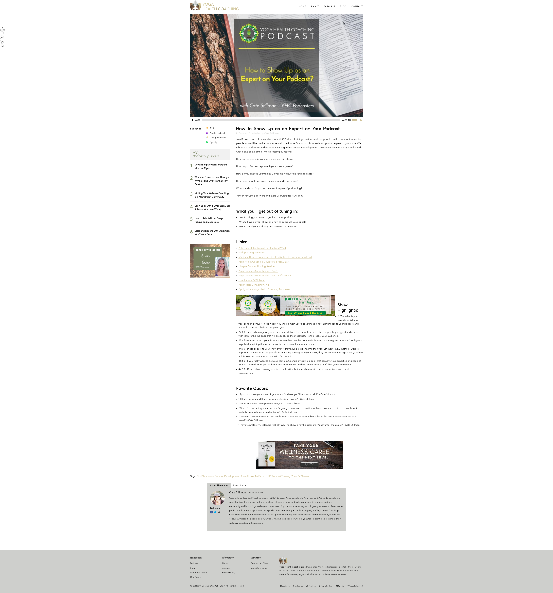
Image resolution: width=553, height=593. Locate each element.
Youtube (312, 586)
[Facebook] (211, 512)
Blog (192, 568)
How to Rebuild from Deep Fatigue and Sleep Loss (209, 220)
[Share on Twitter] (2, 37)
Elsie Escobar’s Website (251, 280)
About (225, 564)
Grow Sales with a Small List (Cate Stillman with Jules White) (212, 208)
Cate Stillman (271, 133)
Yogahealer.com (260, 498)
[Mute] (349, 120)
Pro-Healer (254, 133)
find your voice (205, 476)
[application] (275, 120)
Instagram (298, 586)
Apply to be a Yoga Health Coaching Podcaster (264, 289)
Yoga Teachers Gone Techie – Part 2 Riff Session (264, 275)
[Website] (219, 512)
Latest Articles (240, 486)
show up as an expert (253, 476)
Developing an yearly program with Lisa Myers (211, 167)
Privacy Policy (228, 573)
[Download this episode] (361, 120)
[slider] (356, 119)
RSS (212, 128)
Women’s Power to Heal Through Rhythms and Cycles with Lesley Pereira (212, 181)
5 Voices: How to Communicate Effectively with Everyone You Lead (275, 257)
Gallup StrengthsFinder (251, 252)
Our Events (195, 577)
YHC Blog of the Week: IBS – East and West (262, 248)
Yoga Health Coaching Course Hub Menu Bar (263, 262)
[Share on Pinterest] (2, 42)
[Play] (193, 120)
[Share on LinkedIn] (2, 46)
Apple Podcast (217, 133)
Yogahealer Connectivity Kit (253, 285)
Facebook (285, 586)
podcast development (227, 476)
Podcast (243, 133)
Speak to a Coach (259, 568)
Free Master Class (259, 564)
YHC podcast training (278, 476)
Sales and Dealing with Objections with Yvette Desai (212, 233)
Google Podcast (218, 138)
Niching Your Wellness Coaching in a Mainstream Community (212, 195)
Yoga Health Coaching (327, 511)
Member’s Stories (198, 573)
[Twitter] (215, 512)
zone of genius (300, 476)
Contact (226, 568)
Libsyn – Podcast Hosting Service (256, 266)
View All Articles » (256, 493)
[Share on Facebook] (2, 33)
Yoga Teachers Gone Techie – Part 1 (258, 271)
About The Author (219, 486)
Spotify (213, 142)
